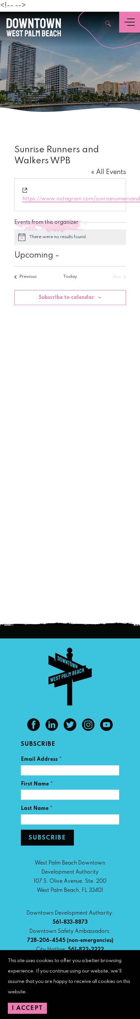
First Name (37, 785)
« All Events (108, 172)
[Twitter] (70, 729)
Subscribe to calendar (66, 297)
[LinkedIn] (51, 729)
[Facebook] (33, 729)
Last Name (37, 809)
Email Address (41, 760)
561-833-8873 (70, 922)
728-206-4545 (46, 940)
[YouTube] (106, 729)
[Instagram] (88, 729)
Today (70, 277)
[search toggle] (108, 24)
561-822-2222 (86, 949)
